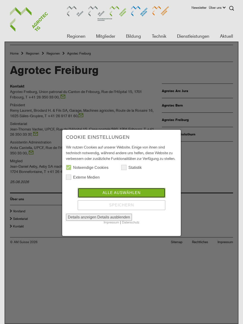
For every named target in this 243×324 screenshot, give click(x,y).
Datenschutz (130, 222)
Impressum (111, 222)
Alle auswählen (122, 193)
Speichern (121, 205)
